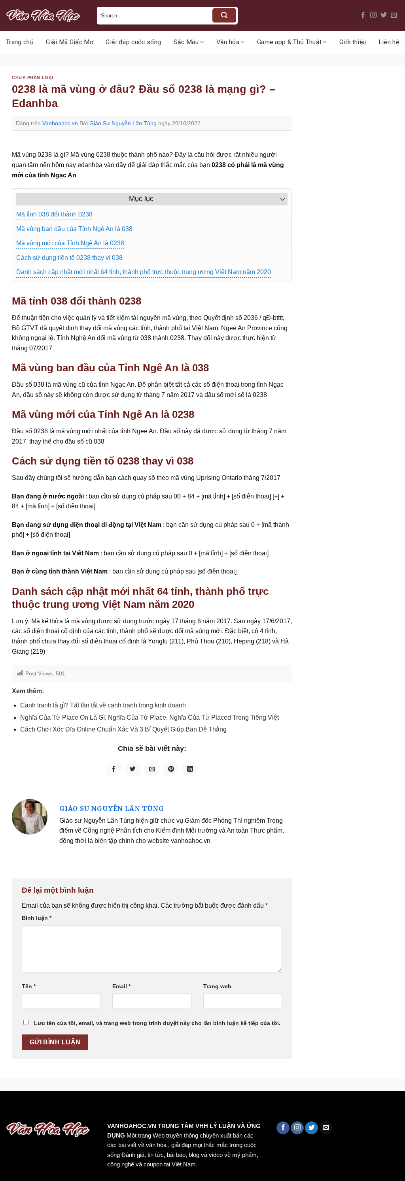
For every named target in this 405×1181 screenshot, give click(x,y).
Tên (29, 986)
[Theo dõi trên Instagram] (373, 15)
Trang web (217, 986)
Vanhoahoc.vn (60, 123)
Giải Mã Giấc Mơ (69, 42)
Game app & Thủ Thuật (289, 42)
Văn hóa (227, 42)
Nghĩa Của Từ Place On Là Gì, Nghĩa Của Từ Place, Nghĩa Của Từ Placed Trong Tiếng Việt (149, 717)
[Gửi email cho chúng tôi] (394, 15)
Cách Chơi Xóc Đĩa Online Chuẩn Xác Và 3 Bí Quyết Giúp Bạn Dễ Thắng (123, 729)
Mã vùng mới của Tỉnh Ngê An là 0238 (70, 243)
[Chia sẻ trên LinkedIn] (190, 769)
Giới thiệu (352, 42)
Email (121, 986)
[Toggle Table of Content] (279, 199)
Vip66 (10, 1107)
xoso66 (36, 1107)
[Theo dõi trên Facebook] (363, 15)
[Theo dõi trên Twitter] (383, 15)
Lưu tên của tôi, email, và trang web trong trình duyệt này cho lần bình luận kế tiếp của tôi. (157, 1023)
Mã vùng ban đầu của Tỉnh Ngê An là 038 (74, 229)
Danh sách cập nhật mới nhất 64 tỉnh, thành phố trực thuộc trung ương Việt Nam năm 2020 (143, 272)
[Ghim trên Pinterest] (171, 769)
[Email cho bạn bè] (152, 769)
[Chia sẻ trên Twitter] (133, 769)
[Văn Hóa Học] (45, 15)
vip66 (62, 1107)
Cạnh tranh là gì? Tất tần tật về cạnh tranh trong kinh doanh (103, 705)
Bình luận (36, 918)
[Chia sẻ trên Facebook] (114, 769)
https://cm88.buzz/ (101, 1107)
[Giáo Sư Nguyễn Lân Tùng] (29, 816)
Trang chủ (20, 42)
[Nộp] (224, 15)
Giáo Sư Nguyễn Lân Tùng (123, 123)
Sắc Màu (186, 42)
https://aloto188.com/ (218, 1107)
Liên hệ (389, 42)
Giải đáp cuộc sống (133, 42)
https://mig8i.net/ (157, 1107)
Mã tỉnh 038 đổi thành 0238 (54, 214)
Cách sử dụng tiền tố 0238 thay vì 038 (69, 257)
